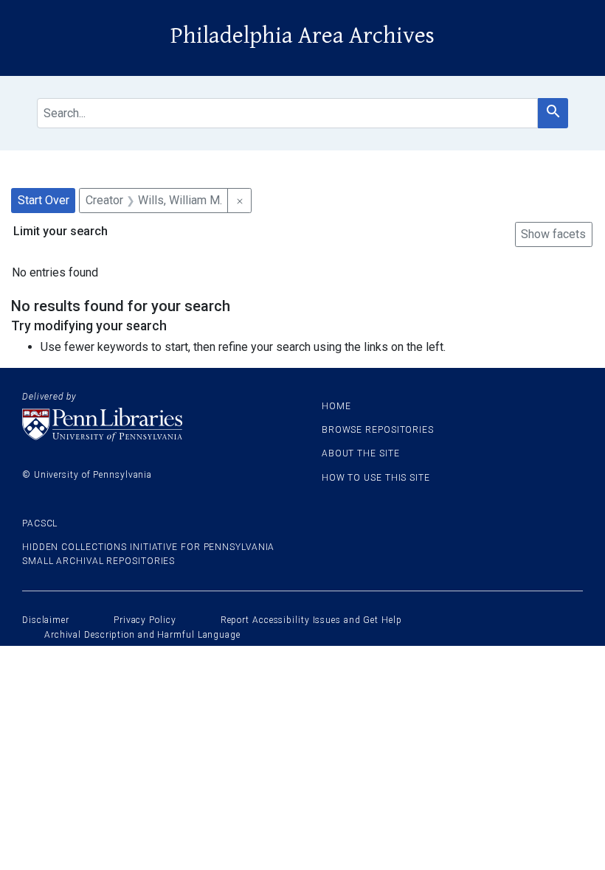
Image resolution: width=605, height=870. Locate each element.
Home (336, 406)
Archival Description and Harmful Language (142, 635)
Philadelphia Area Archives (302, 35)
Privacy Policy (145, 620)
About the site (361, 453)
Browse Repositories (378, 430)
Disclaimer (45, 620)
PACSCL (40, 523)
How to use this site (376, 478)
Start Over (43, 200)
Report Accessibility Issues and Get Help (311, 620)
